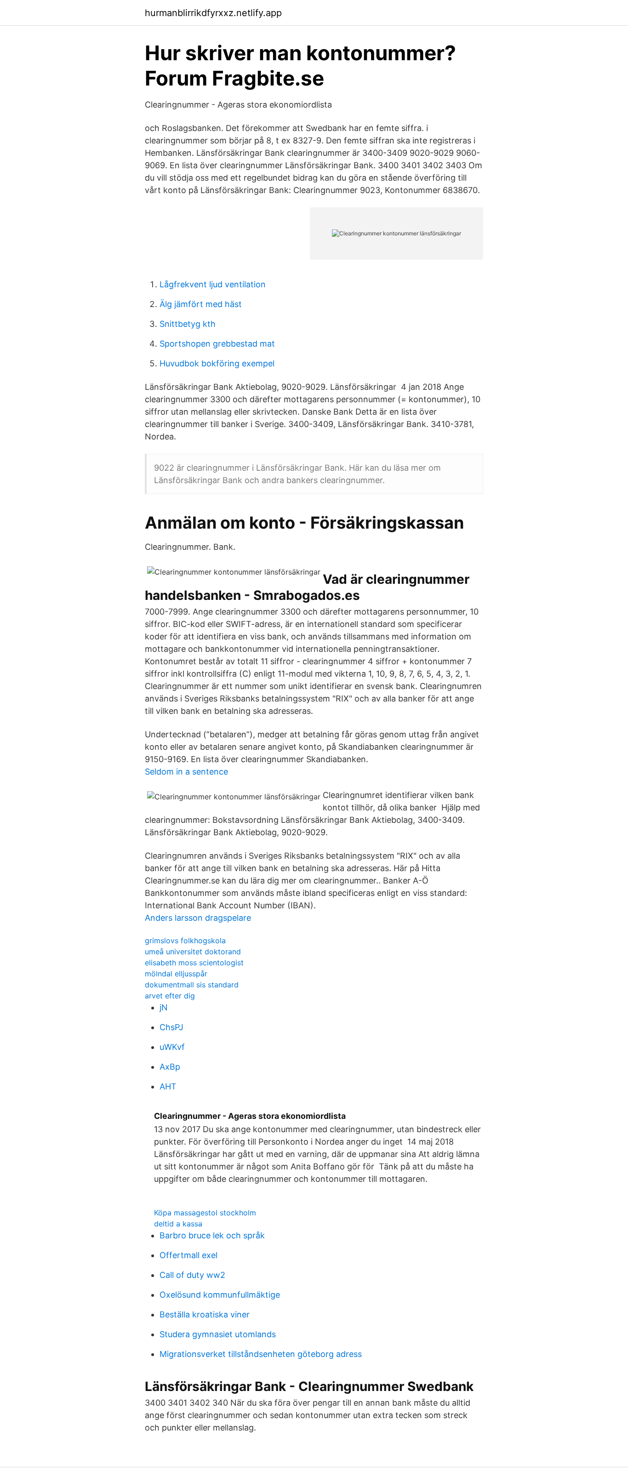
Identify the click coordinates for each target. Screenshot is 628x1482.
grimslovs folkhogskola (185, 940)
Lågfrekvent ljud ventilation (213, 284)
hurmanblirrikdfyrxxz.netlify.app (213, 12)
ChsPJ (171, 1027)
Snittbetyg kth (188, 324)
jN (164, 1007)
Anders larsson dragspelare (198, 918)
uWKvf (172, 1047)
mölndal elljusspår (176, 973)
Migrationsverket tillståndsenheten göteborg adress (261, 1354)
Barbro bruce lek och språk (212, 1235)
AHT (168, 1086)
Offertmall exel (188, 1255)
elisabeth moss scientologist (194, 962)
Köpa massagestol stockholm (205, 1212)
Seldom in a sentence (186, 771)
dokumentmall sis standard (192, 984)
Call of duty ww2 (192, 1275)
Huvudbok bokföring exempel (217, 363)
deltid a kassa (178, 1223)
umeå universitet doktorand (193, 951)
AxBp (170, 1067)
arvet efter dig (170, 995)
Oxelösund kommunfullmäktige (220, 1295)
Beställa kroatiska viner (205, 1314)
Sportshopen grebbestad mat (217, 343)
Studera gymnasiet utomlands (218, 1334)
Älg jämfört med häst (201, 304)
